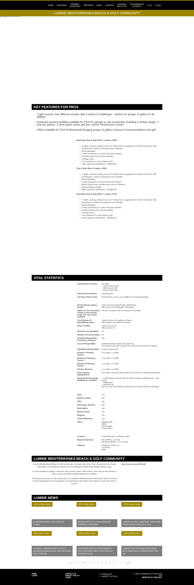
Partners (88, 5)
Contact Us (70, 574)
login (158, 5)
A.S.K (149, 5)
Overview (61, 5)
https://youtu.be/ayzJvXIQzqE (133, 464)
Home (50, 5)
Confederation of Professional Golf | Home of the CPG (40, 5)
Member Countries (75, 5)
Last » (128, 563)
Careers (109, 5)
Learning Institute (122, 5)
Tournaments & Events (137, 5)
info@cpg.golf (106, 574)
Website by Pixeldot (152, 577)
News (99, 5)
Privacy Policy (72, 576)
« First (83, 563)
